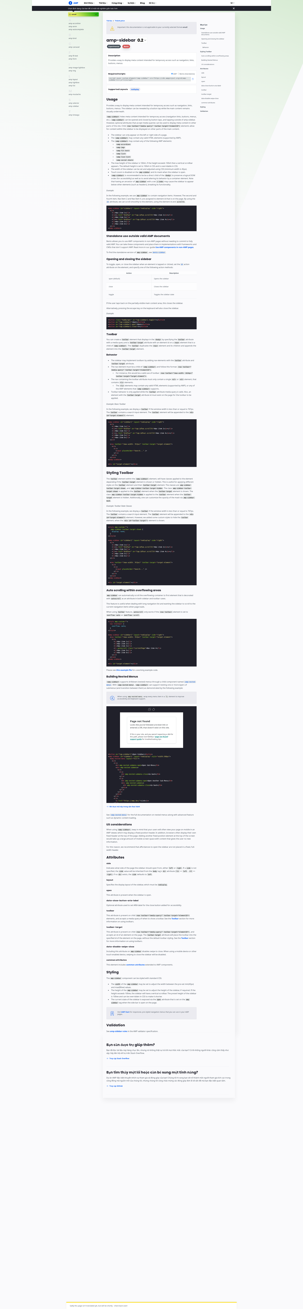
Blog (142, 3)
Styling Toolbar (206, 52)
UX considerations (207, 64)
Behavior (206, 47)
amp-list (72, 85)
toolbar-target (206, 94)
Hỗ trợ (152, 3)
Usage (202, 28)
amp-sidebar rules (118, 1031)
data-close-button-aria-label (211, 86)
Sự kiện (131, 3)
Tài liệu (102, 3)
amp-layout (73, 79)
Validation (204, 111)
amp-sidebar (74, 106)
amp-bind (72, 38)
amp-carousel (74, 47)
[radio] (172, 73)
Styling (202, 107)
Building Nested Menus (209, 60)
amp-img (72, 71)
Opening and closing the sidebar (212, 39)
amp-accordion (75, 23)
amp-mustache (75, 94)
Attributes (204, 69)
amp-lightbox (74, 82)
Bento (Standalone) (187, 74)
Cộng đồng (117, 3)
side (202, 73)
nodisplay (135, 89)
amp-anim (73, 26)
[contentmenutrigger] (216, 25)
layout (203, 77)
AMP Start (125, 1012)
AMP (175, 74)
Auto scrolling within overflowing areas (215, 56)
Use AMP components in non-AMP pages (174, 247)
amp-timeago (74, 115)
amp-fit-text (73, 56)
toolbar (204, 90)
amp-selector (74, 103)
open (203, 81)
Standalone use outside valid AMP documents (213, 34)
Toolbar (204, 43)
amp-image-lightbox (77, 68)
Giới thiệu (88, 3)
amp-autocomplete (76, 29)
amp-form (73, 59)
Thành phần (120, 21)
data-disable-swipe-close (209, 98)
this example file (124, 670)
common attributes (208, 103)
